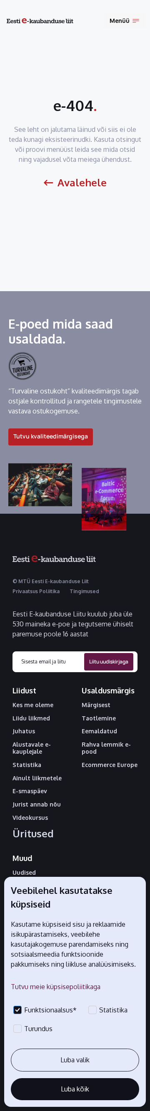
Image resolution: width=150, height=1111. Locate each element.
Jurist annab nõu (36, 804)
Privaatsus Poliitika (36, 591)
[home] (40, 21)
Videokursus (30, 817)
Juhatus (23, 731)
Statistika (26, 765)
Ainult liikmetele (37, 778)
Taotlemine (99, 718)
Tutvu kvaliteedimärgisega (50, 436)
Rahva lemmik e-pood (106, 748)
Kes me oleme (32, 705)
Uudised (24, 872)
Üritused (33, 834)
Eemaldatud (99, 731)
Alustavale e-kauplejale (31, 748)
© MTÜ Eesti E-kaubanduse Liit (50, 581)
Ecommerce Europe (110, 765)
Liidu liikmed (31, 718)
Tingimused (84, 591)
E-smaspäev (29, 791)
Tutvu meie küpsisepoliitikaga (55, 986)
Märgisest (96, 705)
